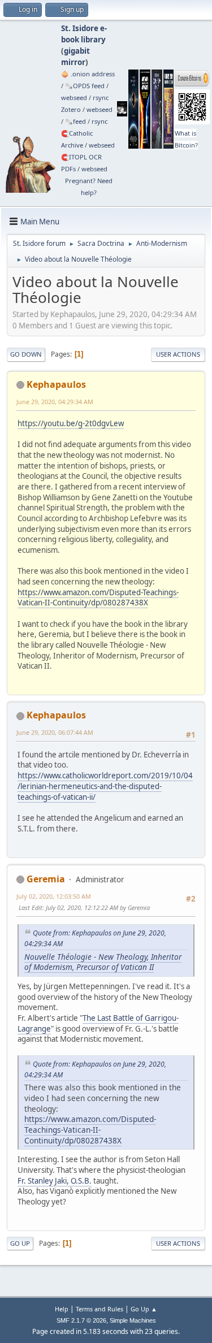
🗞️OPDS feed (85, 85)
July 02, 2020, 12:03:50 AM (53, 896)
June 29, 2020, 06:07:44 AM (54, 732)
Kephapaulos (56, 384)
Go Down (26, 354)
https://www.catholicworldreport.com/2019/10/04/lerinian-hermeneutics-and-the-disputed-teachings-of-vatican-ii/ (105, 786)
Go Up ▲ (144, 1309)
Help (61, 1309)
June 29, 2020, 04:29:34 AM (54, 401)
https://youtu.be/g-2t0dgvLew (71, 423)
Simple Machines (133, 1320)
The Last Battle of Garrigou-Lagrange (98, 1023)
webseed (74, 97)
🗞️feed (75, 121)
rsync (101, 97)
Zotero (71, 109)
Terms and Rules (99, 1309)
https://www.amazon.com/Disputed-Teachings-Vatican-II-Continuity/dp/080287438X (98, 597)
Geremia (46, 879)
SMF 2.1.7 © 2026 (81, 1320)
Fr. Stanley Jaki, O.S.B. (55, 1181)
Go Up (20, 1243)
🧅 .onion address (88, 74)
